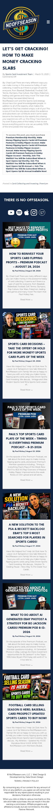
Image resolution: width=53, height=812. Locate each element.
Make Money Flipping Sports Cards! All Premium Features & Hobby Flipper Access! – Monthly (24, 153)
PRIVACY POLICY (31, 781)
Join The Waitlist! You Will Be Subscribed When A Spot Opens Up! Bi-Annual (26, 163)
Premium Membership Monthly (21, 137)
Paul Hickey (20, 271)
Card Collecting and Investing (25, 183)
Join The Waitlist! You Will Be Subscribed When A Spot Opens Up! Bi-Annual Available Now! (26, 169)
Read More (26, 299)
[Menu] (48, 22)
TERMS (17, 781)
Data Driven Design (34, 777)
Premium (43, 183)
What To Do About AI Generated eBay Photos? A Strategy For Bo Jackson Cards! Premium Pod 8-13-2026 (26, 624)
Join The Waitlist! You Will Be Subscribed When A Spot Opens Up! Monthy (26, 158)
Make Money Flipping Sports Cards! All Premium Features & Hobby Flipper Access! (26, 140)
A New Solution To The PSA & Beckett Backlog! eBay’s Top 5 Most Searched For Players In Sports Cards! (26, 533)
